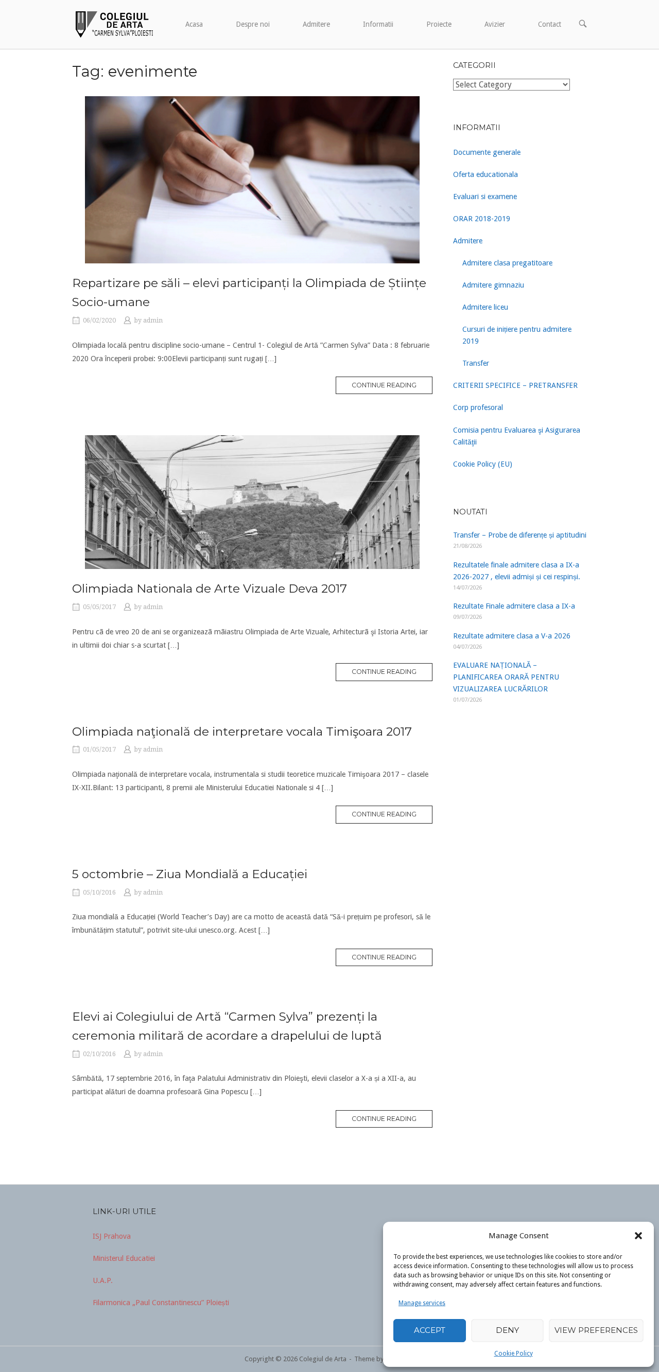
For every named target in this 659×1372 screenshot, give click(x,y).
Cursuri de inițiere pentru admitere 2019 (516, 335)
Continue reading (384, 385)
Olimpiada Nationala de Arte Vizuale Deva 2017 (209, 588)
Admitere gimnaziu (493, 285)
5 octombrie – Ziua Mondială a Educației (189, 874)
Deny (507, 1330)
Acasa (194, 24)
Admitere (316, 24)
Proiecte (439, 24)
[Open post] (252, 179)
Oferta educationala (485, 174)
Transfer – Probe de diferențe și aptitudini (519, 535)
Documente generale (487, 152)
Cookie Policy (513, 1353)
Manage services (421, 1303)
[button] (638, 1236)
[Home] (113, 24)
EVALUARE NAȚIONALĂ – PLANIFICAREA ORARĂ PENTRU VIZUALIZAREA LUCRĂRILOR (506, 677)
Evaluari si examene (485, 196)
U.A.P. (103, 1280)
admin (153, 320)
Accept (429, 1330)
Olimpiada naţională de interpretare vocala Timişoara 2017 (242, 731)
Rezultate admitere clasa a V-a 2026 (511, 636)
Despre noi (253, 24)
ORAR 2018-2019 (481, 219)
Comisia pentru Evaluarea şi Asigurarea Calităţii (516, 436)
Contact (549, 24)
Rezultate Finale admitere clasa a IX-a (514, 606)
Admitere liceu (485, 307)
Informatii (378, 24)
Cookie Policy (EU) (482, 464)
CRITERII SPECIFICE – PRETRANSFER (515, 385)
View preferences (596, 1330)
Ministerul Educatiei (124, 1258)
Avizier (494, 24)
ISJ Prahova (112, 1236)
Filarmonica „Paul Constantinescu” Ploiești (161, 1302)
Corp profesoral (478, 407)
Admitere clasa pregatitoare (507, 263)
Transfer (475, 363)
